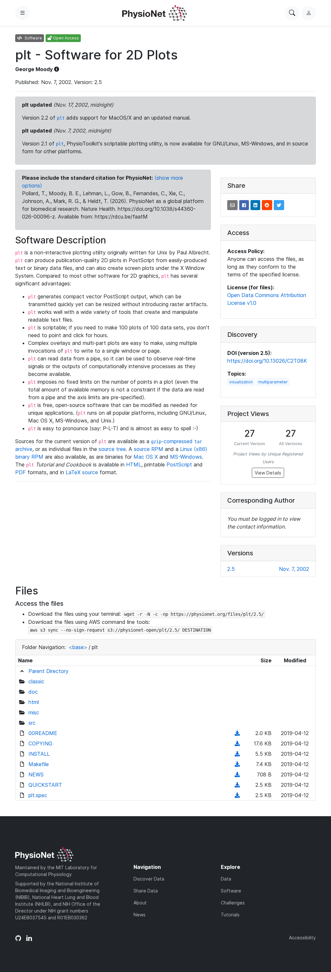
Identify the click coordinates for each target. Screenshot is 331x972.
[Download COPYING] (237, 743)
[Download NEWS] (237, 774)
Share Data (145, 890)
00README (42, 733)
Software (231, 890)
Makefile (38, 764)
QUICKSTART (45, 785)
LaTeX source (82, 472)
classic (36, 681)
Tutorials (230, 914)
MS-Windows (186, 457)
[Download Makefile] (237, 764)
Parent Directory (48, 671)
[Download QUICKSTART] (237, 785)
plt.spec (37, 795)
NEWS (36, 774)
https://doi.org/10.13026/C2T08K (267, 361)
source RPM (148, 449)
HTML (133, 464)
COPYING (40, 743)
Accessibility (302, 937)
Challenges (233, 902)
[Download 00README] (237, 733)
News (139, 914)
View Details (268, 472)
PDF (20, 472)
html (33, 702)
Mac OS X (145, 457)
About (140, 902)
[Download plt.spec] (237, 795)
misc (33, 712)
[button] (232, 205)
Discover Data (148, 878)
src (32, 723)
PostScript (179, 464)
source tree (112, 449)
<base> (78, 647)
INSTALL (39, 754)
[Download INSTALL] (237, 754)
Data (226, 878)
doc (33, 692)
